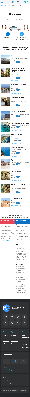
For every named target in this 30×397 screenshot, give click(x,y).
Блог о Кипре (25, 347)
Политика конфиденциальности (11, 383)
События (24, 344)
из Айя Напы (6, 341)
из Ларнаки (6, 335)
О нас (4, 377)
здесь (22, 239)
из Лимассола (6, 338)
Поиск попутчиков (5, 5)
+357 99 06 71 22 (9, 367)
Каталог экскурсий (6, 240)
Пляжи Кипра (14, 341)
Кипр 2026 (14, 335)
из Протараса (6, 343)
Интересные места (16, 338)
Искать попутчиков (16, 64)
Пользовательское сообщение (11, 380)
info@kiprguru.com (11, 370)
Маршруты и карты (16, 343)
